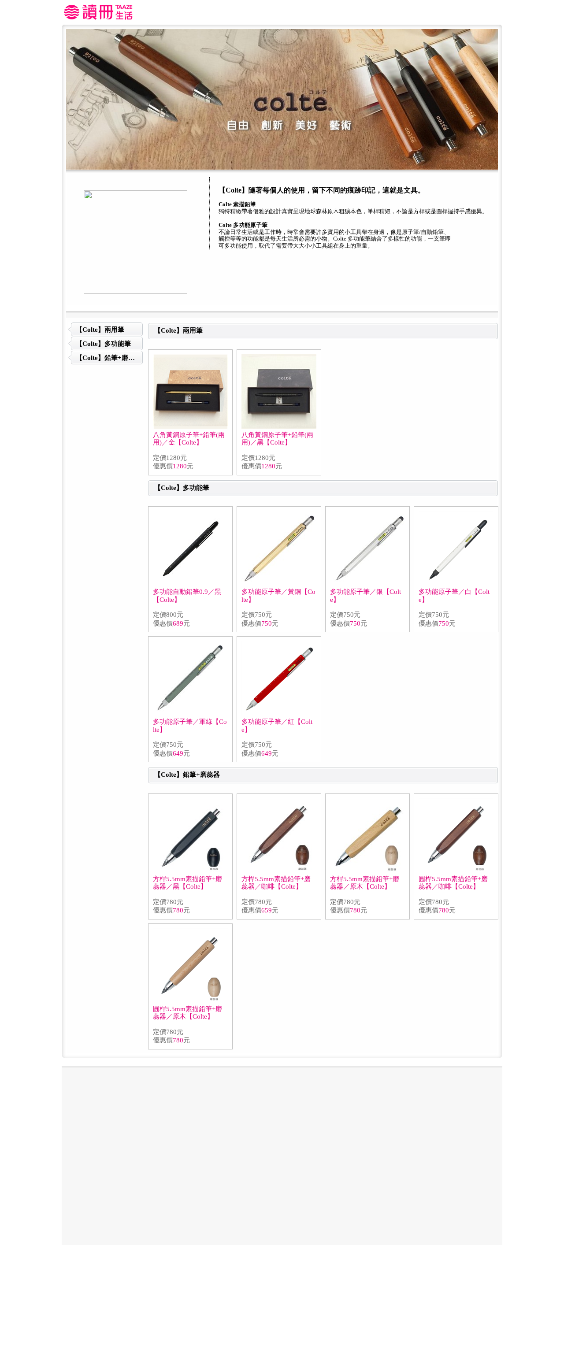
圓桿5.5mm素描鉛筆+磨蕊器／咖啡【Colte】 (453, 882)
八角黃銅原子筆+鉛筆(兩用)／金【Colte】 (189, 438)
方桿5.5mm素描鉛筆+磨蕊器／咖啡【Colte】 (276, 882)
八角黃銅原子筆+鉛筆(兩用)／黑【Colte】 (277, 438)
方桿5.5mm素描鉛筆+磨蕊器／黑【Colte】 (187, 882)
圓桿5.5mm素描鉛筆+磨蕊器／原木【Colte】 (187, 1012)
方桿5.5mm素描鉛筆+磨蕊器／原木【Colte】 (364, 882)
